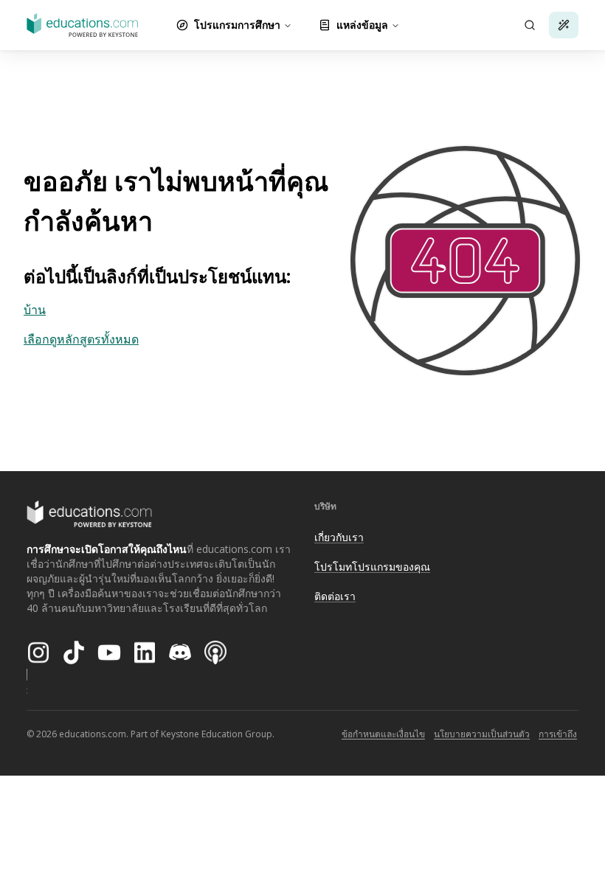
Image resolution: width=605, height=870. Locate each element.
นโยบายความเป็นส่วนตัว (482, 734)
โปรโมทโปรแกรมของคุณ (372, 567)
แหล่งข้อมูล (362, 25)
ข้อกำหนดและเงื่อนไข (383, 734)
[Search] (529, 25)
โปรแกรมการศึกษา (237, 25)
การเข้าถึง (558, 734)
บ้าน (35, 310)
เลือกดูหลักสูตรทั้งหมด (81, 339)
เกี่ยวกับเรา (339, 537)
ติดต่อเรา (335, 596)
